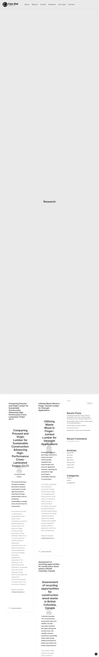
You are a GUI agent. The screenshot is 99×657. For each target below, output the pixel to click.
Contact (71, 4)
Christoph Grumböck (49, 450)
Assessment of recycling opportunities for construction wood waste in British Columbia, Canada (48, 566)
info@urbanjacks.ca (17, 592)
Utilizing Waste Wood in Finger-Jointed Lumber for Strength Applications (49, 406)
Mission (35, 4)
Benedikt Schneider (19, 471)
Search (69, 400)
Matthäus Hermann (49, 613)
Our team (62, 4)
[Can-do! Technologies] (10, 4)
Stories (43, 4)
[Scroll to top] (96, 654)
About (27, 4)
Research (52, 4)
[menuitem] (26, 4)
